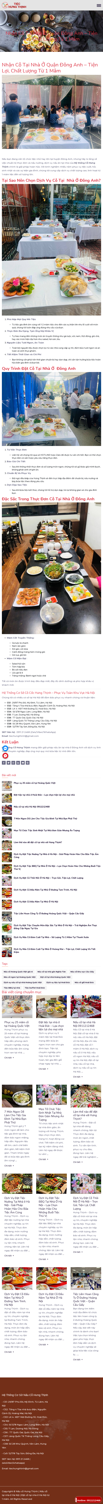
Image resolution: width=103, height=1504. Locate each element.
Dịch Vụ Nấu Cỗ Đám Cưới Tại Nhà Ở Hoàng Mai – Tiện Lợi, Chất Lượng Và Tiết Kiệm (54, 951)
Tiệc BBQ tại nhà (12, 988)
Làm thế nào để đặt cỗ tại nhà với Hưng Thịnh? (38, 842)
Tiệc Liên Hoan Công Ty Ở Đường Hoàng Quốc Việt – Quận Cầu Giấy (49, 913)
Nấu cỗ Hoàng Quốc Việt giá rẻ (18, 972)
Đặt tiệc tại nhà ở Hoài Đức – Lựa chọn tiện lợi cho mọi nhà (44, 794)
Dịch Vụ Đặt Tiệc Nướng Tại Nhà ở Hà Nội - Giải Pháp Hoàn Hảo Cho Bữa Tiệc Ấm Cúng (56, 856)
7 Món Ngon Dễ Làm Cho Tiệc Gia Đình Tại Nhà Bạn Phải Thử (45, 818)
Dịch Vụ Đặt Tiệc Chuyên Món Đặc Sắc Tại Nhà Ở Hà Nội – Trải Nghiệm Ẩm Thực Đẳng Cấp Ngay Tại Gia (55, 927)
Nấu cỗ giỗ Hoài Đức (84, 982)
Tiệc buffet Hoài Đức (35, 988)
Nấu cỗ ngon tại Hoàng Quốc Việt (20, 977)
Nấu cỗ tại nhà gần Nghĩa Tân (52, 972)
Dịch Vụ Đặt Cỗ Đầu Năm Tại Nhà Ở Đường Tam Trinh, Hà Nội (45, 889)
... (24, 1052)
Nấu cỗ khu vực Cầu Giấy (82, 972)
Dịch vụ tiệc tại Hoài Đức (58, 982)
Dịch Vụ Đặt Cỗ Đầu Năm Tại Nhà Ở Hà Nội (36, 901)
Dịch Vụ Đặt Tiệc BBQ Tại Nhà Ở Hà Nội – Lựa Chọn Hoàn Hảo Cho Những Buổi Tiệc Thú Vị (57, 868)
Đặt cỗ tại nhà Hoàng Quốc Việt (55, 977)
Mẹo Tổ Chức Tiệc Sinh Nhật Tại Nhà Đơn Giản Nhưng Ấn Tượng (47, 830)
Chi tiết (8, 1058)
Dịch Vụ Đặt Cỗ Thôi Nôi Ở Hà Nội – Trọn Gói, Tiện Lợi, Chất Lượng (48, 878)
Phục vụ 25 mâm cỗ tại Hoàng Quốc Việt (35, 783)
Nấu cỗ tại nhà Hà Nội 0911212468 (31, 806)
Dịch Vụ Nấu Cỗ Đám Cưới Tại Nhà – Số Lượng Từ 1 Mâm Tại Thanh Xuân (51, 937)
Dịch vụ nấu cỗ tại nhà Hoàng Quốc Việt (23, 982)
